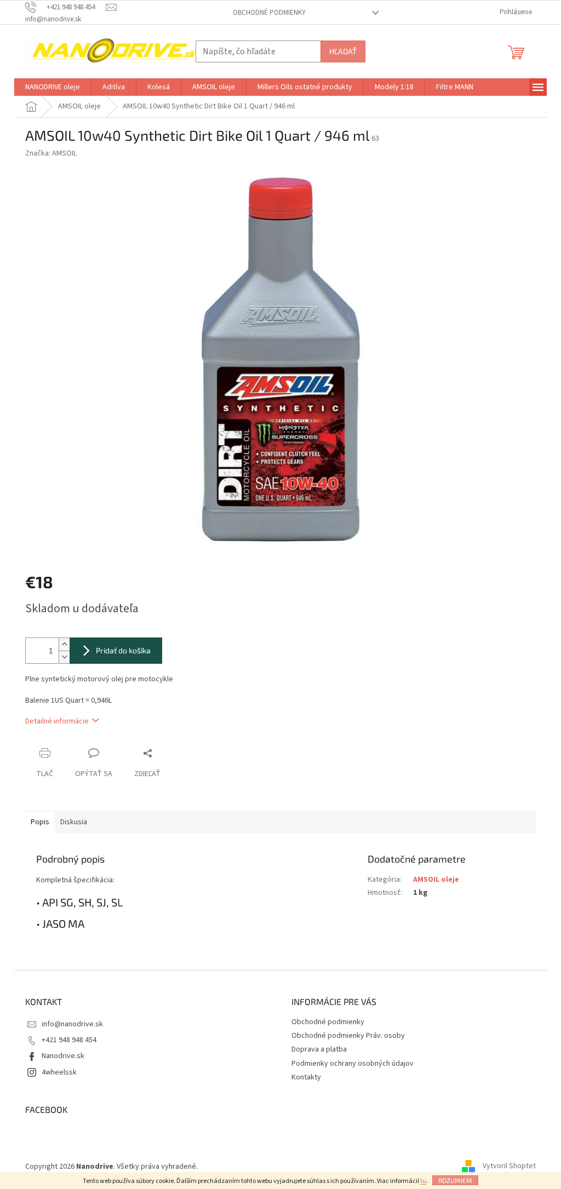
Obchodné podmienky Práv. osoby (348, 1035)
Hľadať (343, 51)
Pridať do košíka (123, 650)
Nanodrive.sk (63, 1055)
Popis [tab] (40, 822)
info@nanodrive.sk (72, 1024)
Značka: (51, 153)
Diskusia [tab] (73, 822)
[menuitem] (52, 87)
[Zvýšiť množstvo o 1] (64, 644)
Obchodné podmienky (269, 13)
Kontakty (306, 1077)
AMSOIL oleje (436, 879)
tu (423, 1181)
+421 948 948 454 (69, 1040)
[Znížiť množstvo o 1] (64, 657)
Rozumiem (455, 1180)
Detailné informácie (57, 721)
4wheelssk (59, 1072)
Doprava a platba (319, 1049)
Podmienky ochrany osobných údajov (352, 1063)
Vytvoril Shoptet (509, 1166)
